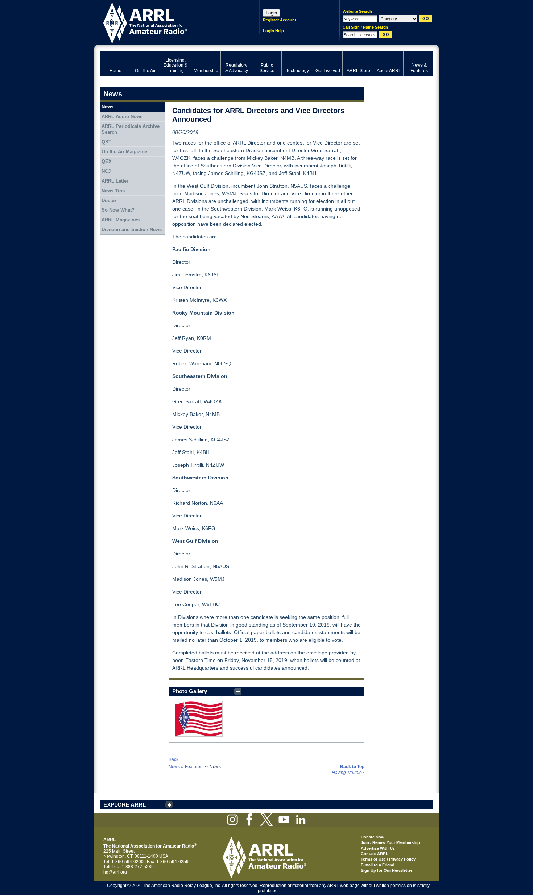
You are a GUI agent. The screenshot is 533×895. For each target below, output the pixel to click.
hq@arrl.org (115, 872)
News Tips (113, 190)
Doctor (109, 200)
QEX (107, 161)
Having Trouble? (348, 772)
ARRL (170, 22)
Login (271, 13)
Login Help (273, 31)
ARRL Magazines (121, 219)
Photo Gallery (189, 691)
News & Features (185, 766)
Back (173, 759)
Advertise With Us (378, 848)
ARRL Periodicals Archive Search (131, 129)
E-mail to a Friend (377, 865)
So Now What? (118, 210)
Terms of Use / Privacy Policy (388, 859)
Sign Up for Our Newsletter (386, 870)
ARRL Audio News (122, 116)
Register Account (279, 20)
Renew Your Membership (396, 842)
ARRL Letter (115, 181)
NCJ (106, 171)
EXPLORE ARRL (124, 805)
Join (365, 842)
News (107, 106)
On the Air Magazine (124, 151)
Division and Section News (132, 229)
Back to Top (352, 766)
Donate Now (372, 837)
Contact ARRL (374, 854)
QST (106, 142)
